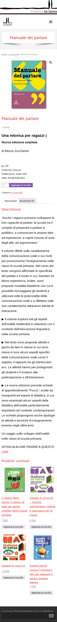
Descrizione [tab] (11, 200)
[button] (51, 62)
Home (4, 54)
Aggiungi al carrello (21, 185)
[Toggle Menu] (51, 615)
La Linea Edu (14, 54)
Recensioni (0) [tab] (27, 200)
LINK (5, 451)
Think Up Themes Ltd (23, 611)
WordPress (48, 611)
